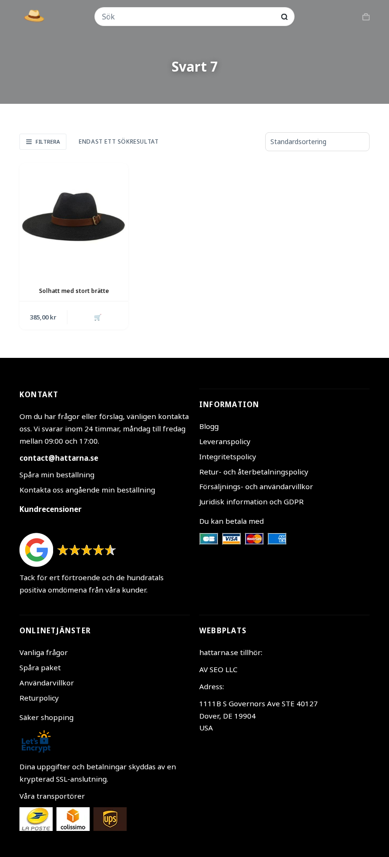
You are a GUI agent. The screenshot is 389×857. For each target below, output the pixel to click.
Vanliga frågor (43, 652)
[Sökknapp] (284, 17)
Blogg (209, 426)
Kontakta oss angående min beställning (87, 489)
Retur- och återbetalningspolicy (253, 471)
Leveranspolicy (224, 441)
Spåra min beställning (56, 474)
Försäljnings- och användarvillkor (256, 486)
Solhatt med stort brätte (74, 291)
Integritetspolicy (227, 456)
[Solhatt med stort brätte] (73, 217)
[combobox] (188, 16)
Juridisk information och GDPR (251, 501)
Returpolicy (39, 697)
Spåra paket (40, 667)
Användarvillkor (46, 682)
